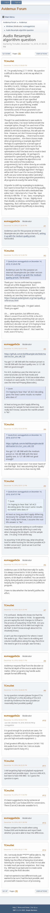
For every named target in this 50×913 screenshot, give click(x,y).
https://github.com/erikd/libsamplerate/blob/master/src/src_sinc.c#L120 (25, 355)
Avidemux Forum (13, 9)
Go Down (6, 54)
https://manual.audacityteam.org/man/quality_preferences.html (24, 299)
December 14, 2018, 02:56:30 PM (15, 429)
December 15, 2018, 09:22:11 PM (15, 849)
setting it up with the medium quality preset (25, 234)
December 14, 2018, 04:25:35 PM (15, 765)
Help (14, 907)
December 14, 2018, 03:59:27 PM (15, 720)
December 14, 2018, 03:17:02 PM (15, 564)
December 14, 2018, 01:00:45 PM (15, 65)
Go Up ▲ (34, 907)
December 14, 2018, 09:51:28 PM (15, 822)
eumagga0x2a (28, 26)
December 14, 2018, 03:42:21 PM (15, 660)
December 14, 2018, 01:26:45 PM (15, 225)
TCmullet (9, 61)
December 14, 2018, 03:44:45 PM (15, 690)
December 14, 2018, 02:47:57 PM (15, 348)
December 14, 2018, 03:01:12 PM (15, 485)
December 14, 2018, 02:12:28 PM (15, 255)
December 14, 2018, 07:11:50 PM (15, 795)
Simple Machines (31, 910)
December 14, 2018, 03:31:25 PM (15, 610)
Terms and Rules (23, 907)
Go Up (4, 891)
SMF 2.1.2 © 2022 (19, 910)
